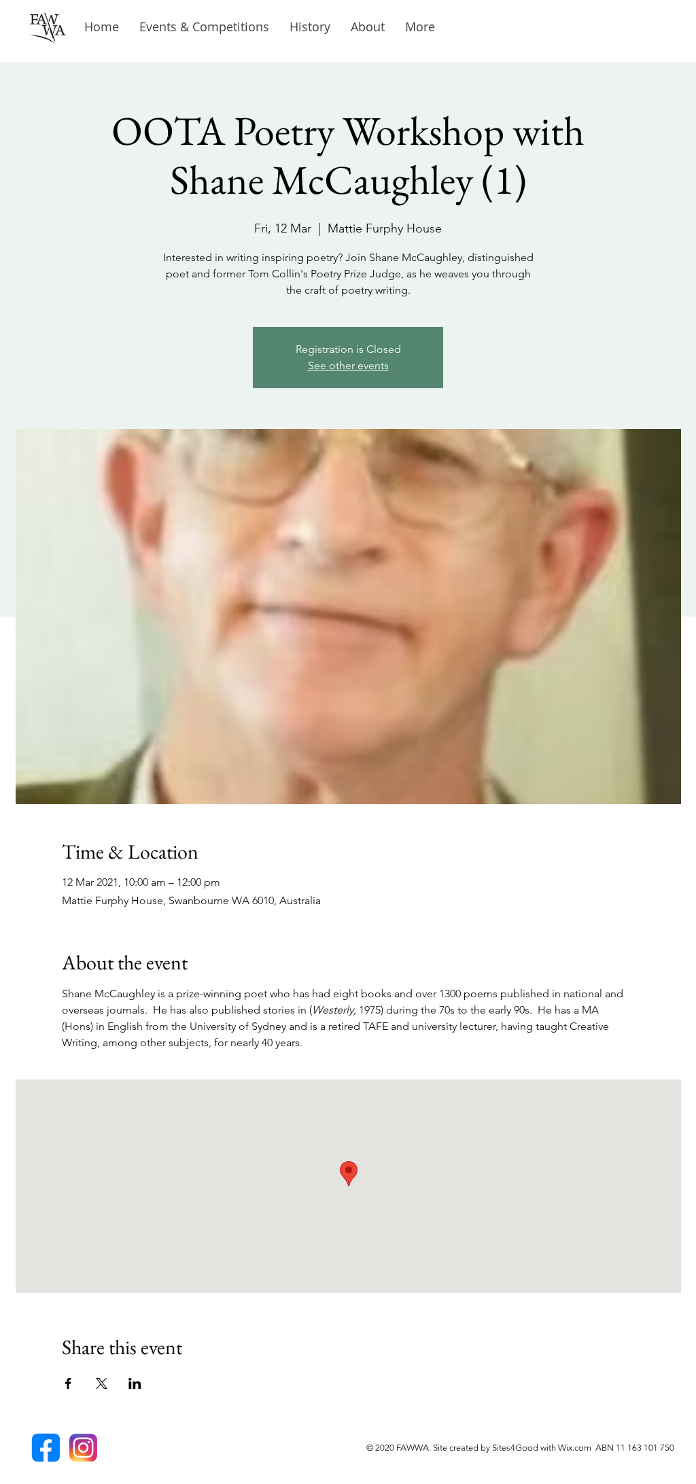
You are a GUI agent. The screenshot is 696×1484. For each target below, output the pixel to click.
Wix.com (576, 1448)
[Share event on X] (101, 1383)
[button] (310, 27)
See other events (348, 365)
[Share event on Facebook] (68, 1383)
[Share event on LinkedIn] (134, 1383)
